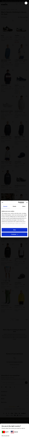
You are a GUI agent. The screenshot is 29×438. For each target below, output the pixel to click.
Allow (14, 229)
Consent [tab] (5, 206)
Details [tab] (14, 206)
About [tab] (23, 206)
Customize (13, 234)
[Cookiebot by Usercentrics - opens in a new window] (18, 202)
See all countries (5, 435)
